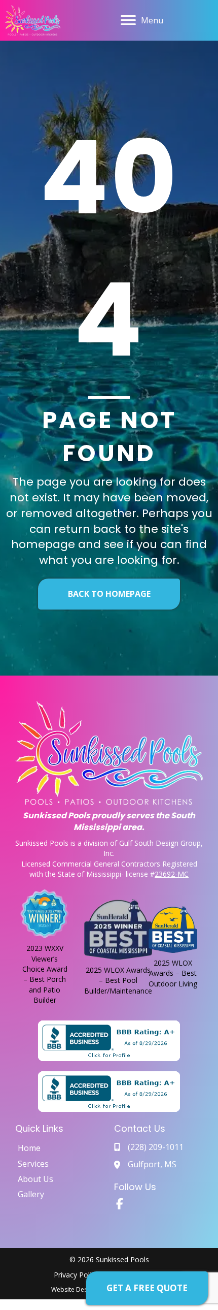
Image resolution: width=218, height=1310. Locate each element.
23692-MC (172, 874)
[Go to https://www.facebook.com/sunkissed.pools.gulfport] (119, 1204)
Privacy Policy (76, 1275)
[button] (147, 1288)
